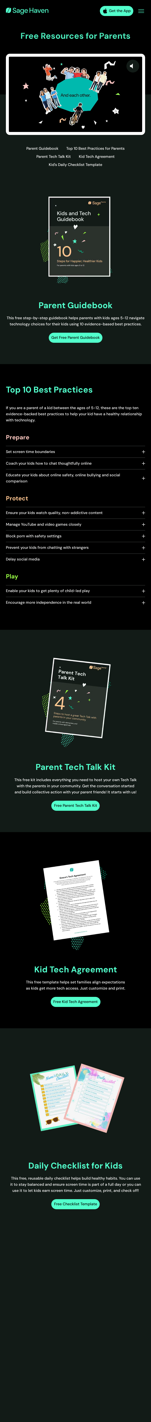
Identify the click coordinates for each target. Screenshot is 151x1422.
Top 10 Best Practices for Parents (95, 148)
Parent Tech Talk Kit (53, 156)
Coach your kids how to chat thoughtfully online (49, 463)
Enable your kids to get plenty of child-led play (48, 590)
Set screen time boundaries (30, 451)
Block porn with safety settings (34, 536)
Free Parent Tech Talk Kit (75, 805)
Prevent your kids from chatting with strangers (47, 547)
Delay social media (23, 559)
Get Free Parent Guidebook (75, 337)
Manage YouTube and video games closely (43, 524)
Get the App (120, 10)
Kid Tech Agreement (97, 156)
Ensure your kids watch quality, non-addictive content (54, 512)
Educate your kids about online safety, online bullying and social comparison (63, 478)
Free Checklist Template (75, 1204)
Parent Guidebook (42, 148)
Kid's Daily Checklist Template (75, 164)
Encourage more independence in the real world (48, 602)
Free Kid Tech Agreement (75, 1001)
